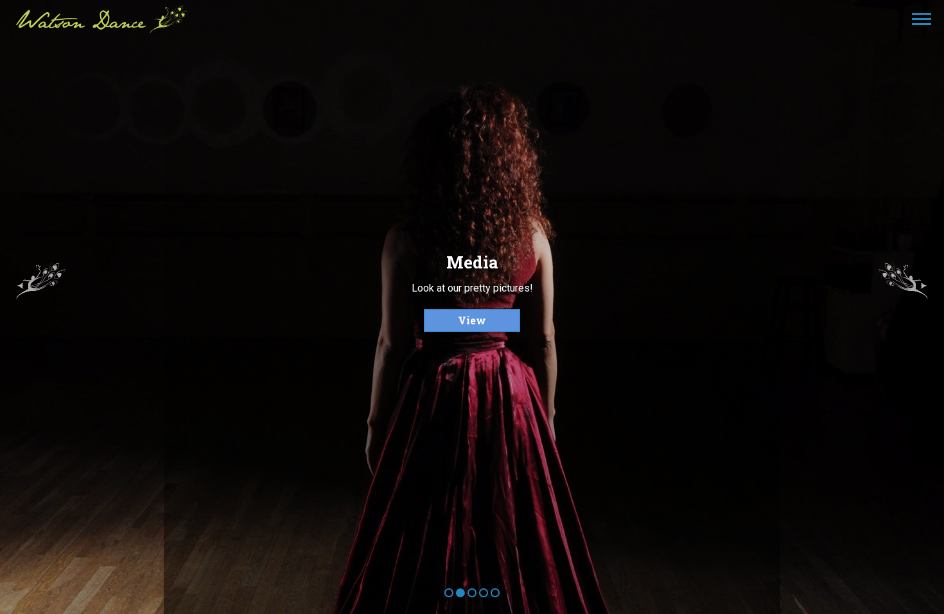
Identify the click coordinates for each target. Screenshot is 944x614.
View (472, 320)
